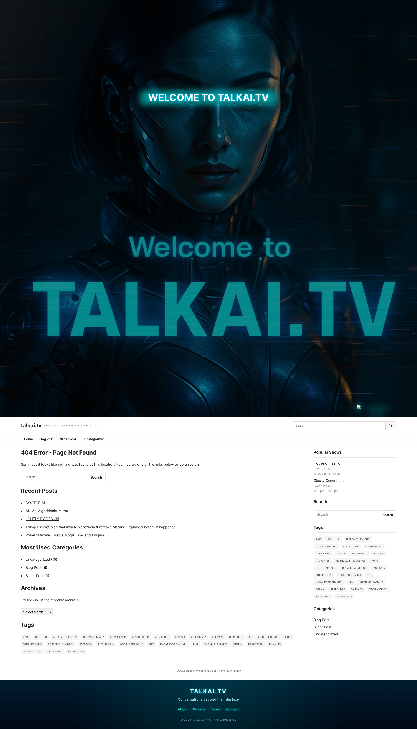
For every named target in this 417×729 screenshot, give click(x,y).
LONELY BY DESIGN (42, 519)
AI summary (198, 637)
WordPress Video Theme (211, 670)
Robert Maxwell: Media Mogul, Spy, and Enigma (65, 535)
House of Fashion (328, 463)
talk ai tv (275, 644)
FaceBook (86, 644)
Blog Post (46, 439)
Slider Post (68, 439)
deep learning (32, 644)
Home (28, 439)
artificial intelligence (263, 637)
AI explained (118, 637)
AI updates (235, 637)
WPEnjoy (235, 670)
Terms (216, 709)
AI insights (162, 637)
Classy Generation (329, 480)
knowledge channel (173, 644)
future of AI (106, 644)
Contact (232, 709)
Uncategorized (93, 439)
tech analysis (32, 651)
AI (46, 637)
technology (76, 651)
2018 (26, 637)
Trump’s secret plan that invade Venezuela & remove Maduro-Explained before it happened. (101, 527)
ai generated (140, 637)
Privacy (199, 709)
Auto (288, 637)
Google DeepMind (131, 644)
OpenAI (237, 644)
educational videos (61, 644)
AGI (37, 637)
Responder (255, 644)
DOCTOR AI (35, 503)
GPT (151, 644)
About (182, 709)
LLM (195, 644)
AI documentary (93, 637)
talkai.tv (31, 425)
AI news (180, 637)
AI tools (217, 637)
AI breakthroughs (65, 637)
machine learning (215, 644)
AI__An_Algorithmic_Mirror (47, 511)
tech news (55, 651)
